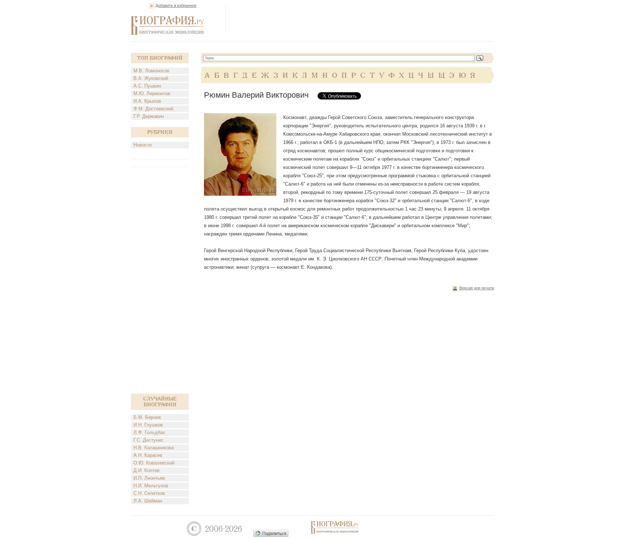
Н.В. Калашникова (153, 447)
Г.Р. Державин (148, 116)
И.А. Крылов (147, 101)
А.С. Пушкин (147, 86)
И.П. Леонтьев (149, 478)
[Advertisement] (362, 19)
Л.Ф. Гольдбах (149, 432)
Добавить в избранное (176, 5)
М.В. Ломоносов (151, 70)
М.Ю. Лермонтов (151, 93)
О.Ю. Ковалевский (153, 463)
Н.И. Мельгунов (150, 485)
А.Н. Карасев (147, 455)
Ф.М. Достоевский (153, 108)
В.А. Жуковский (150, 78)
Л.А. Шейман (147, 501)
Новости (142, 145)
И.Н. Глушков (148, 425)
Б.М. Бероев (147, 417)
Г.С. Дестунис (148, 440)
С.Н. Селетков (149, 493)
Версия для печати (476, 288)
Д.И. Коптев (146, 470)
